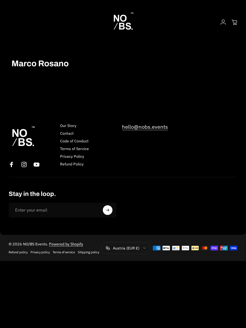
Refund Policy (72, 164)
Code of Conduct (74, 141)
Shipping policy (88, 252)
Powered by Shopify (66, 244)
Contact (67, 133)
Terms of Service (74, 148)
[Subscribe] (107, 210)
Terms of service (64, 252)
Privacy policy (40, 252)
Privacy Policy (72, 156)
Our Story (68, 125)
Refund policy (18, 252)
